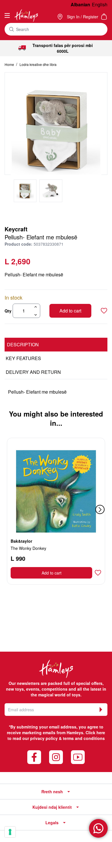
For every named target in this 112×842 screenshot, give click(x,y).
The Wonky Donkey (28, 548)
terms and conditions (84, 738)
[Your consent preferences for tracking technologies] (10, 832)
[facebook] (34, 757)
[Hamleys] (61, 16)
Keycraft (16, 229)
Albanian (80, 4)
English (99, 4)
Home (10, 64)
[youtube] (78, 757)
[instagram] (56, 757)
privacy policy (44, 738)
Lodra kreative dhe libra (38, 64)
